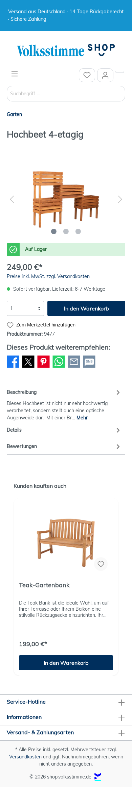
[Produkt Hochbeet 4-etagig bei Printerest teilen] (43, 368)
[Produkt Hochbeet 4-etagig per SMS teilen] (89, 368)
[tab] (64, 404)
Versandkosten (25, 757)
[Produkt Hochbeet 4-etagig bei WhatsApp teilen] (58, 368)
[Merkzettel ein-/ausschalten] (101, 564)
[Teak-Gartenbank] (66, 542)
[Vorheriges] (12, 199)
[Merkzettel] (87, 75)
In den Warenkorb (86, 308)
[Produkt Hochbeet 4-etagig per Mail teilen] (74, 368)
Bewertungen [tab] (22, 446)
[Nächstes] (120, 199)
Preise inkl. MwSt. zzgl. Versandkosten (48, 276)
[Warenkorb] (120, 72)
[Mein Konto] (105, 75)
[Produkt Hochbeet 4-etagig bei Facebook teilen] (13, 368)
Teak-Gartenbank (44, 585)
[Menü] (14, 73)
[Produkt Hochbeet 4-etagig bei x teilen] (28, 368)
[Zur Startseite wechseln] (66, 50)
